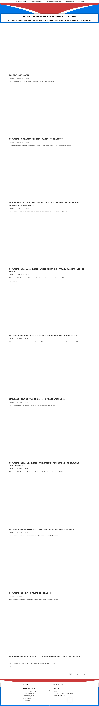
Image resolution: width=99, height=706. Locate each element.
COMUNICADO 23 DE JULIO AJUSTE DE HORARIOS (30, 593)
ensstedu (12, 78)
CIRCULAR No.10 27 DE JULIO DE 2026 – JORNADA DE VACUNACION (37, 399)
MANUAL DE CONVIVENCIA (17, 20)
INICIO (9, 20)
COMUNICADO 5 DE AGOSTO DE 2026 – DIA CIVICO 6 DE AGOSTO (36, 139)
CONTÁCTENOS (75, 20)
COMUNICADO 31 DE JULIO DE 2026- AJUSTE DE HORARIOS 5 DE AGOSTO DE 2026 (43, 335)
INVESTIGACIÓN (42, 20)
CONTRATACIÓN (67, 20)
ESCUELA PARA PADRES (19, 75)
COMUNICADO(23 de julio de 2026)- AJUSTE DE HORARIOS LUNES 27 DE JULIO (41, 529)
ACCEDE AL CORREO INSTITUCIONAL (55, 20)
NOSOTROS (35, 20)
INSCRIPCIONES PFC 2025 (85, 20)
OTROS (27, 78)
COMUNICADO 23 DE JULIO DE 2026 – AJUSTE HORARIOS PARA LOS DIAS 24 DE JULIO (44, 657)
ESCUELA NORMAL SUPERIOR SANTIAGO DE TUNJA (49, 16)
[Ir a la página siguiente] (88, 674)
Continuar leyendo (15, 84)
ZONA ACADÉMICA (28, 20)
